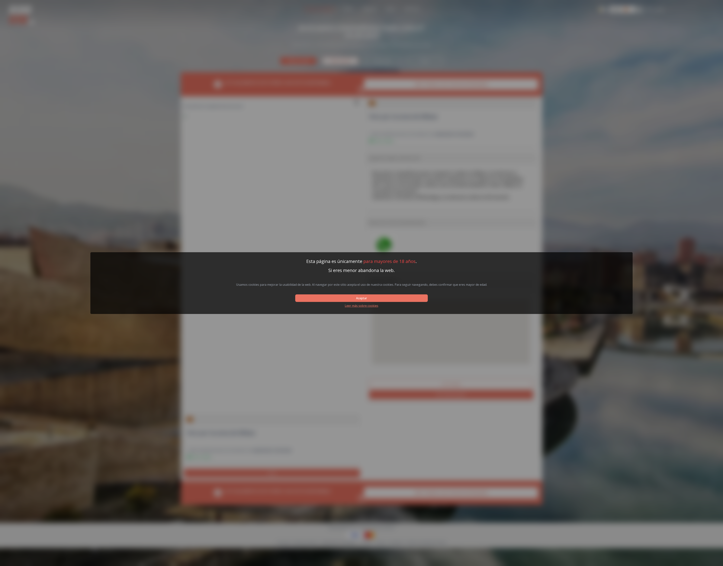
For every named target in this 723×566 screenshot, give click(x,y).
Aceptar (361, 298)
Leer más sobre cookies (361, 306)
